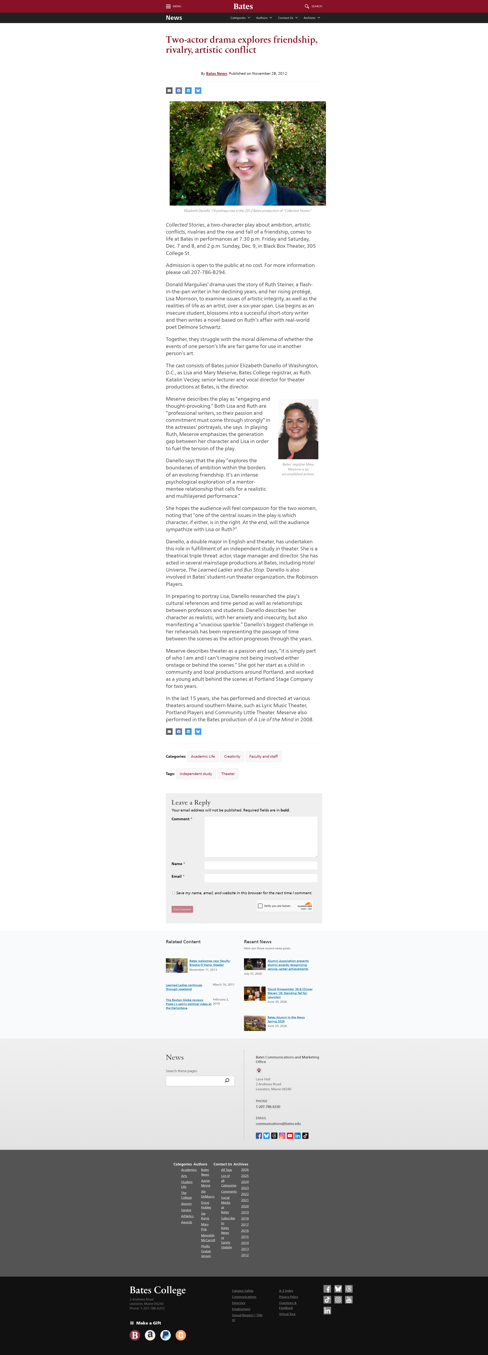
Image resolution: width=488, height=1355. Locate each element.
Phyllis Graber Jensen (206, 1251)
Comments (229, 1191)
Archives (309, 18)
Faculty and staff (263, 756)
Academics (189, 1170)
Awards (186, 1222)
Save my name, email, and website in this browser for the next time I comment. (244, 893)
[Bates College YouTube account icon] (349, 1300)
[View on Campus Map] (259, 1070)
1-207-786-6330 (268, 1107)
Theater (228, 773)
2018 (245, 1218)
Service (186, 1210)
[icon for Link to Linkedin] (298, 1136)
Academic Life (203, 756)
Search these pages (181, 1071)
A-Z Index (286, 1291)
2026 (245, 1170)
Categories (238, 18)
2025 (245, 1176)
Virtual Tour (287, 1314)
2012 (245, 1255)
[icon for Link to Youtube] (290, 1136)
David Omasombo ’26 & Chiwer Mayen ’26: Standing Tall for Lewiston (290, 993)
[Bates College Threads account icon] (349, 1289)
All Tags (226, 1170)
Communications (244, 1297)
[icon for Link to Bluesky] (266, 1136)
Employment (241, 1309)
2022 (245, 1194)
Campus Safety (242, 1291)
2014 (245, 1243)
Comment (182, 819)
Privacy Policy (288, 1297)
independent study (196, 773)
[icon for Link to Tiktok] (305, 1136)
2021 (245, 1200)
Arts (184, 1176)
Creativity (232, 756)
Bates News (216, 73)
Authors (261, 18)
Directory (238, 1303)
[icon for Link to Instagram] (282, 1136)
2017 (245, 1224)
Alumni (186, 1204)
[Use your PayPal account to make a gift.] (165, 1335)
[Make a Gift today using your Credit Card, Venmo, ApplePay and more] (135, 1335)
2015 (245, 1237)
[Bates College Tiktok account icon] (327, 1300)
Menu (177, 6)
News (174, 17)
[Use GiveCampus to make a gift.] (181, 1335)
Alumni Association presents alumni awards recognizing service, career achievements (288, 965)
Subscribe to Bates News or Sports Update (228, 1232)
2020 (245, 1206)
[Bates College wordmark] (243, 6)
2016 (245, 1231)
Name (178, 863)
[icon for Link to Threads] (274, 1136)
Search (316, 6)
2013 (245, 1249)
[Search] (227, 1081)
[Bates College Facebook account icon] (327, 1289)
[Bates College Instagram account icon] (338, 1300)
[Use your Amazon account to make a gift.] (150, 1335)
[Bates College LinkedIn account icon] (327, 1310)
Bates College (158, 1290)
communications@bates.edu (278, 1124)
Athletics (187, 1216)
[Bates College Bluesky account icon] (338, 1289)
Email (178, 876)
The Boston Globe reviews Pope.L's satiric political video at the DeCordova (188, 1004)
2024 (245, 1182)
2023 (245, 1188)
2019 (245, 1212)
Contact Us (285, 18)
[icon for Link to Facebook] (259, 1136)
